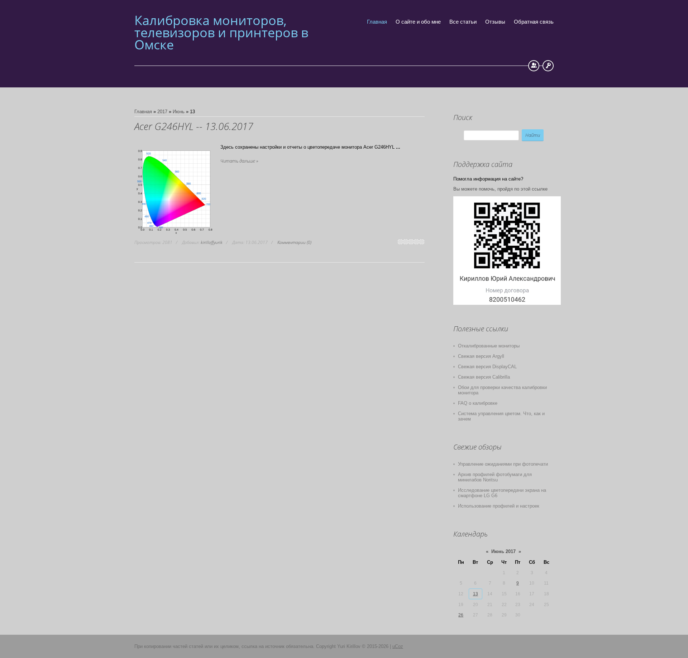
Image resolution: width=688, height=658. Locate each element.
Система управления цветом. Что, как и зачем (501, 416)
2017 (162, 111)
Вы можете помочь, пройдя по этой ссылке (500, 189)
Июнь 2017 (503, 551)
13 (475, 593)
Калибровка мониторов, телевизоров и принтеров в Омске (221, 32)
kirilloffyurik (212, 242)
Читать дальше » (239, 161)
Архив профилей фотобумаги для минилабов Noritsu (495, 477)
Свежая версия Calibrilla (484, 377)
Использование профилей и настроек (498, 506)
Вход (548, 65)
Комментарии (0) (294, 242)
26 (460, 615)
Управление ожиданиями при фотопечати (503, 464)
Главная (143, 111)
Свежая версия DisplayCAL (487, 366)
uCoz (397, 646)
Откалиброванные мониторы (489, 346)
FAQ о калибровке (477, 403)
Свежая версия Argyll (481, 356)
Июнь (179, 111)
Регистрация (533, 65)
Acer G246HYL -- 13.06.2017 (193, 126)
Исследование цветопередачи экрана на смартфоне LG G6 (502, 493)
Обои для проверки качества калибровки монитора (502, 390)
